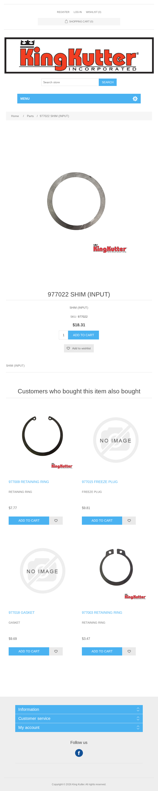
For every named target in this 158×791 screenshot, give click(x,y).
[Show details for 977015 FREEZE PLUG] (115, 440)
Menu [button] (25, 98)
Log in (78, 12)
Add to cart (83, 335)
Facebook (79, 753)
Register (63, 12)
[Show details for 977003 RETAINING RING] (115, 571)
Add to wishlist (81, 348)
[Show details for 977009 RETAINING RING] (42, 440)
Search (108, 82)
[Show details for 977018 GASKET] (42, 571)
